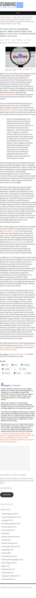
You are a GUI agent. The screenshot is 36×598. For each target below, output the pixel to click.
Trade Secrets (6, 569)
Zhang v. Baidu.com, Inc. (17, 354)
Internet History (13, 42)
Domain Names (7, 527)
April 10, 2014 (5, 40)
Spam (3, 566)
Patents (4, 553)
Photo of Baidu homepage (21, 69)
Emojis (3, 533)
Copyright (5, 520)
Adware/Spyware (7, 514)
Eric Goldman (18, 40)
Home (8, 17)
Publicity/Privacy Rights (10, 560)
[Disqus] (18, 407)
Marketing (5, 550)
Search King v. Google (11, 231)
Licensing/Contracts (8, 546)
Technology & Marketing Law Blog (21, 587)
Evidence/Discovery (8, 537)
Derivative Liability (8, 524)
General (4, 540)
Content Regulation (8, 517)
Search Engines (24, 42)
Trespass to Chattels (9, 576)
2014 (14, 17)
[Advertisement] (15, 458)
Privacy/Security (7, 556)
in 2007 (6, 235)
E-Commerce (6, 530)
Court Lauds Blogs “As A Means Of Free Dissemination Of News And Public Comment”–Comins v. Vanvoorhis (17, 440)
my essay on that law (17, 242)
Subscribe (7, 495)
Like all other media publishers (11, 110)
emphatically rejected (8, 95)
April (19, 17)
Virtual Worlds (6, 579)
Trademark (5, 573)
